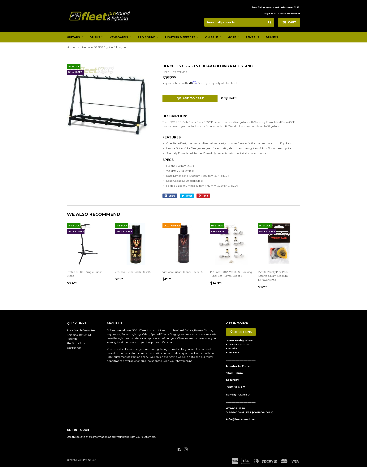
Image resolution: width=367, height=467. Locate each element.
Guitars (74, 37)
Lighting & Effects (180, 37)
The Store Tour (76, 343)
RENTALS (252, 37)
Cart (291, 22)
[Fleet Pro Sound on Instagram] (186, 450)
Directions (242, 332)
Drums (95, 37)
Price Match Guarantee (81, 330)
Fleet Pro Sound (86, 459)
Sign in (268, 13)
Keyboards (119, 37)
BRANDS (272, 37)
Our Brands (74, 347)
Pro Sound (147, 37)
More (232, 37)
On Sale (212, 37)
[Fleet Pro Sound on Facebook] (179, 450)
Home (71, 47)
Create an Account (289, 13)
